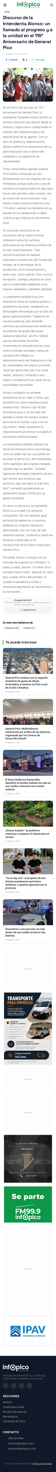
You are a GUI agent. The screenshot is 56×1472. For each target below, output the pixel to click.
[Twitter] (21, 1386)
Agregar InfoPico (29, 610)
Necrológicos (10, 1416)
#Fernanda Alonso (12, 628)
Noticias (7, 1402)
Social (7, 12)
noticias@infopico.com (21, 1443)
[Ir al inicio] (28, 5)
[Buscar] (51, 5)
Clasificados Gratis (13, 1407)
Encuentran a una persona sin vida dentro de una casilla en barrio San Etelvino (25, 932)
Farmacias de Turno (14, 1421)
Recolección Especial (14, 1411)
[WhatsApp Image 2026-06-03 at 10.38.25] (28, 1029)
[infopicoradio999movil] (28, 1204)
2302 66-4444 (15, 1438)
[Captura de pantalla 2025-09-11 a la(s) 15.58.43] (28, 1158)
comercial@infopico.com (22, 1448)
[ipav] (28, 1331)
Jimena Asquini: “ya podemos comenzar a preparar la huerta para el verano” (27, 834)
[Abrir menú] (5, 5)
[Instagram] (14, 1386)
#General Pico (29, 628)
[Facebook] (6, 1386)
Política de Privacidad (42, 1464)
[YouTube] (29, 1386)
